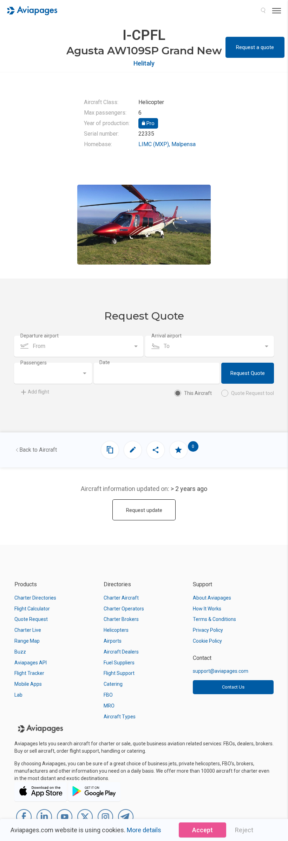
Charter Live (27, 630)
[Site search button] (263, 10)
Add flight (38, 392)
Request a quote (255, 47)
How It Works (207, 608)
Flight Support (119, 673)
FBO (108, 695)
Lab (18, 695)
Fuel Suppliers (119, 662)
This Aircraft (198, 393)
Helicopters (116, 630)
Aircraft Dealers (121, 652)
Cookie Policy (207, 641)
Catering (113, 684)
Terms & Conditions (214, 619)
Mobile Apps (28, 684)
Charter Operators (124, 608)
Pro (150, 123)
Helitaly (144, 63)
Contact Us (233, 687)
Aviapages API (30, 662)
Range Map (27, 641)
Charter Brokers (121, 619)
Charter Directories (35, 598)
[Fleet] (110, 450)
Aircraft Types (120, 716)
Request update (144, 510)
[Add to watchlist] (178, 450)
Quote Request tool (252, 393)
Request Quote (247, 373)
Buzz (20, 652)
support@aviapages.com (220, 671)
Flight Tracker (29, 673)
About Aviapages (212, 598)
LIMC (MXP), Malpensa (167, 144)
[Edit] (133, 450)
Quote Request (31, 619)
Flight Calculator (32, 608)
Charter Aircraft (121, 598)
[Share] (155, 450)
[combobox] (78, 346)
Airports (113, 641)
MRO (109, 706)
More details (144, 830)
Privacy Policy (208, 630)
